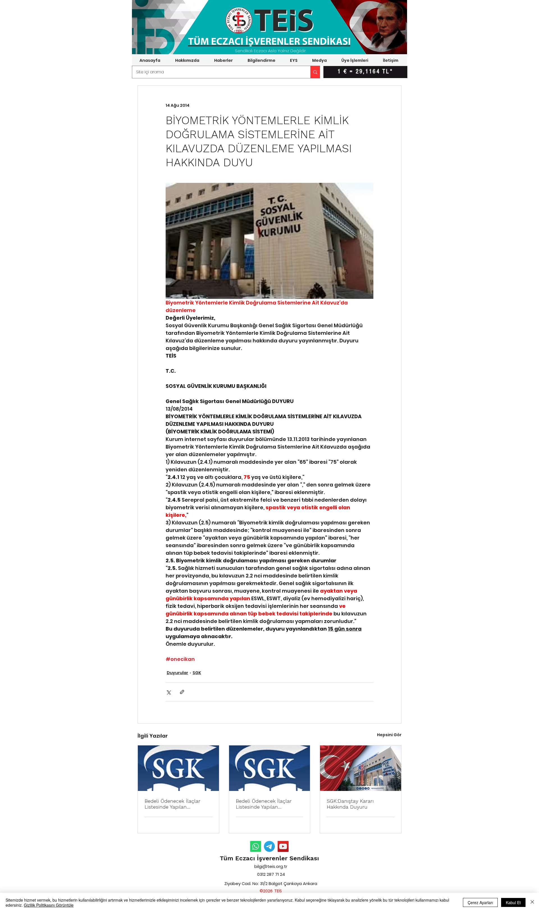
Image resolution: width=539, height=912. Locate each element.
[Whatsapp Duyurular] (255, 846)
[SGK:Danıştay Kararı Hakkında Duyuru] (360, 768)
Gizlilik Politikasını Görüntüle (49, 905)
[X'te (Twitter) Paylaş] (168, 692)
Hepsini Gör (389, 735)
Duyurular (177, 673)
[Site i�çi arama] (315, 72)
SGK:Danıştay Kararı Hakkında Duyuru (350, 804)
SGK (197, 673)
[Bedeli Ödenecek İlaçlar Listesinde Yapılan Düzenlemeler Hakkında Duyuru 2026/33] (178, 768)
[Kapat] (532, 902)
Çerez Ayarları (480, 902)
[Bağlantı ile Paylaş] (182, 692)
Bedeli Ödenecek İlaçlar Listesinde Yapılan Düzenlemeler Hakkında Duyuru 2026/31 (264, 804)
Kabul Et (513, 902)
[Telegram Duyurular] (269, 846)
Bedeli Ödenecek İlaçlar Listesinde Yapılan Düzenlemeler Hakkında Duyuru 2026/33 (173, 804)
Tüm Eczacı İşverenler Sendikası (269, 858)
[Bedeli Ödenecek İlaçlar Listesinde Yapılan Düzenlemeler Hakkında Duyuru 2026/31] (269, 768)
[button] (187, 60)
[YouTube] (283, 846)
